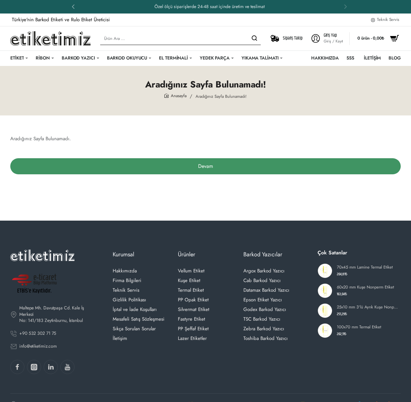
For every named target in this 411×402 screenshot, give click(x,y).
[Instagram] (34, 367)
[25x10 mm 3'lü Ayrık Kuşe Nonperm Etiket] (325, 310)
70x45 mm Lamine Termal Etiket (365, 267)
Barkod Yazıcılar (262, 254)
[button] (73, 6)
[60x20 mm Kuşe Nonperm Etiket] (325, 290)
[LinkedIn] (51, 367)
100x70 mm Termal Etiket (359, 327)
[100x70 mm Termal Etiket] (325, 330)
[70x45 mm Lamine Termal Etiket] (325, 270)
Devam (205, 166)
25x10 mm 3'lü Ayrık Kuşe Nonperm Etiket (368, 307)
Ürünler (186, 254)
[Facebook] (17, 367)
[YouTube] (67, 367)
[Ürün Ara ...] (254, 38)
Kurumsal (123, 254)
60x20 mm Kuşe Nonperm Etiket (365, 287)
